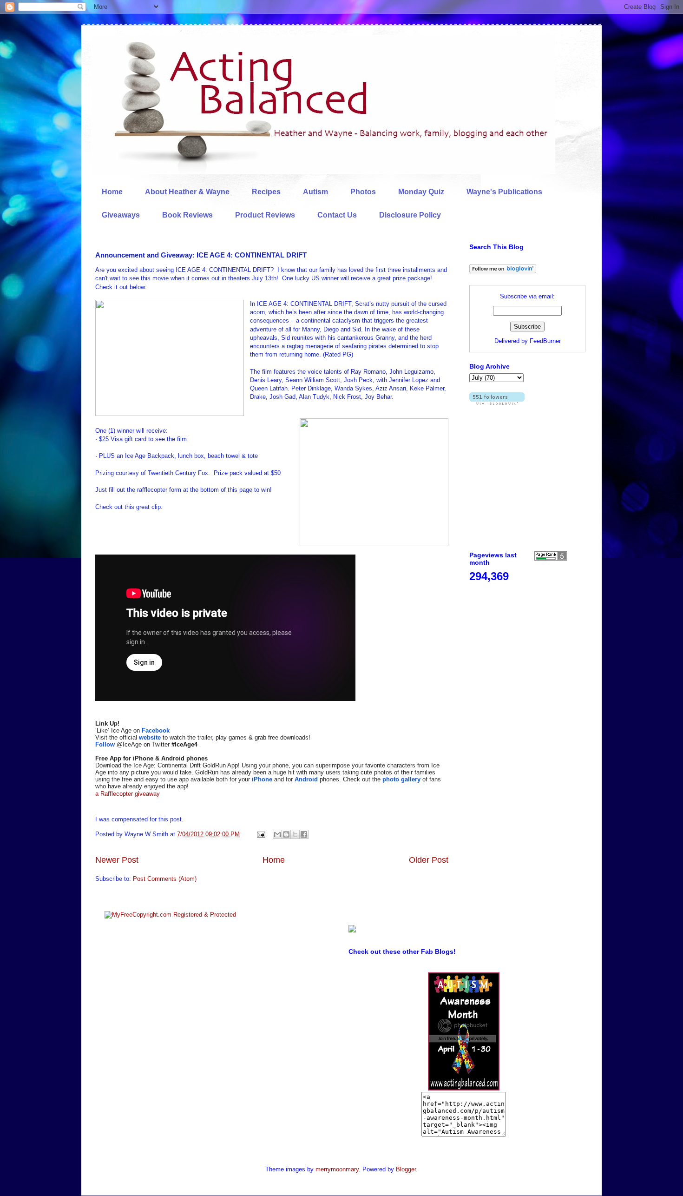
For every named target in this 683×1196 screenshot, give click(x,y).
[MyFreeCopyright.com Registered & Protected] (170, 914)
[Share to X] (295, 834)
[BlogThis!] (286, 834)
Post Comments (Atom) (165, 878)
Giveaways (121, 215)
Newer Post (116, 860)
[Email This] (277, 834)
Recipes (266, 192)
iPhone (262, 779)
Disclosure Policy (410, 215)
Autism (315, 192)
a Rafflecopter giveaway (127, 793)
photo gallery (401, 779)
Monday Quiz (421, 192)
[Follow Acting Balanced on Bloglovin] (502, 271)
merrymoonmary (337, 1169)
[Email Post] (260, 834)
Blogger (406, 1169)
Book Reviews (187, 215)
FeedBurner (545, 340)
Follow (105, 744)
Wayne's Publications (504, 192)
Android (306, 779)
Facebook (156, 730)
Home (112, 192)
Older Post (428, 860)
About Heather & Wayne (187, 192)
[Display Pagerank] (550, 558)
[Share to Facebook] (304, 834)
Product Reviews (265, 215)
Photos (363, 192)
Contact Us (337, 215)
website (150, 737)
